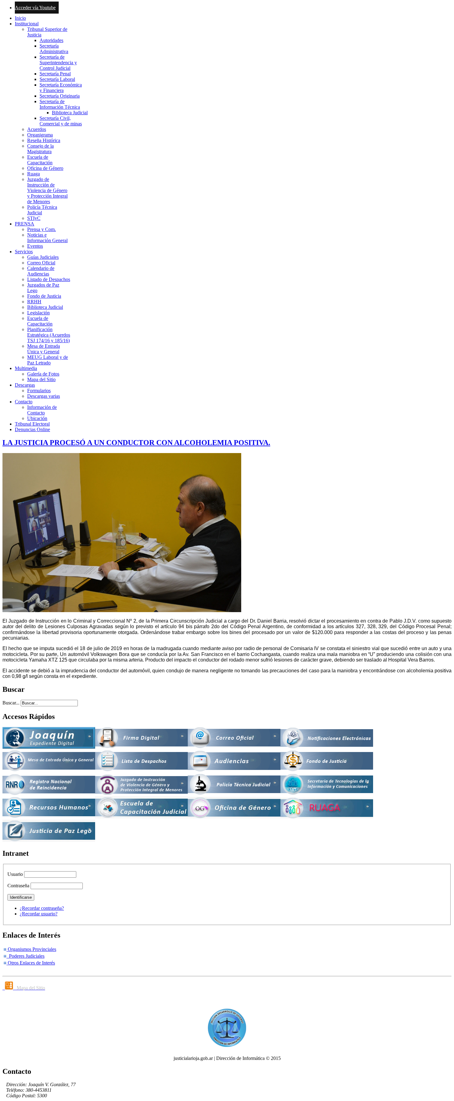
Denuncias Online (32, 429)
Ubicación (37, 418)
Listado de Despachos (48, 279)
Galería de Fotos (43, 373)
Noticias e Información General (47, 237)
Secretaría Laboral (57, 79)
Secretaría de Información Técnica (60, 104)
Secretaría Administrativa (54, 48)
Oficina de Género (45, 168)
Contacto (23, 401)
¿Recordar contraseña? (42, 908)
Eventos (35, 246)
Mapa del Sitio (41, 379)
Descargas (25, 385)
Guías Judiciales (43, 257)
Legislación (38, 312)
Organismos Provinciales (31, 949)
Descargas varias (43, 396)
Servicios (24, 251)
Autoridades (51, 40)
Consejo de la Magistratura (40, 148)
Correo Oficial (41, 262)
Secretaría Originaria (60, 96)
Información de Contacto (42, 410)
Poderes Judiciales (25, 956)
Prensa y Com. (41, 229)
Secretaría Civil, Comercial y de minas (61, 121)
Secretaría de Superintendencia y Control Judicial (58, 62)
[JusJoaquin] (48, 747)
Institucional (27, 23)
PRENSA (24, 223)
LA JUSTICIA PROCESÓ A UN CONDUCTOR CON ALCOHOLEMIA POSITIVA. (136, 443)
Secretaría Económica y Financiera (61, 87)
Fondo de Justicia (44, 296)
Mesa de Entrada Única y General (43, 348)
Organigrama (40, 134)
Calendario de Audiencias (40, 271)
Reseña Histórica (43, 140)
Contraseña (18, 885)
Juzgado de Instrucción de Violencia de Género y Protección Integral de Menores (47, 190)
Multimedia (26, 368)
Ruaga (33, 173)
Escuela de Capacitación (40, 159)
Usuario (15, 874)
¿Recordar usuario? (38, 913)
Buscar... (10, 702)
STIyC (33, 218)
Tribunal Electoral (32, 424)
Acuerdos (36, 129)
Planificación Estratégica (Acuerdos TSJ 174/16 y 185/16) (48, 335)
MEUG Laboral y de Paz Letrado (47, 360)
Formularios (39, 390)
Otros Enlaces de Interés (30, 962)
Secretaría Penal (55, 73)
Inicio (20, 18)
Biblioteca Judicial (70, 112)
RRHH (34, 301)
